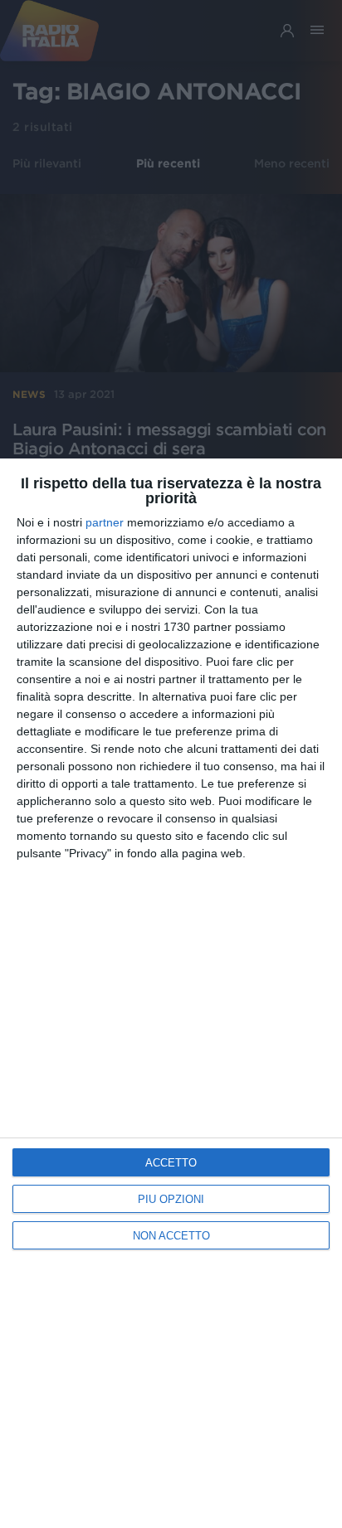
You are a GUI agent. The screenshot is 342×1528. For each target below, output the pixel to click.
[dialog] (171, 993)
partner (105, 522)
